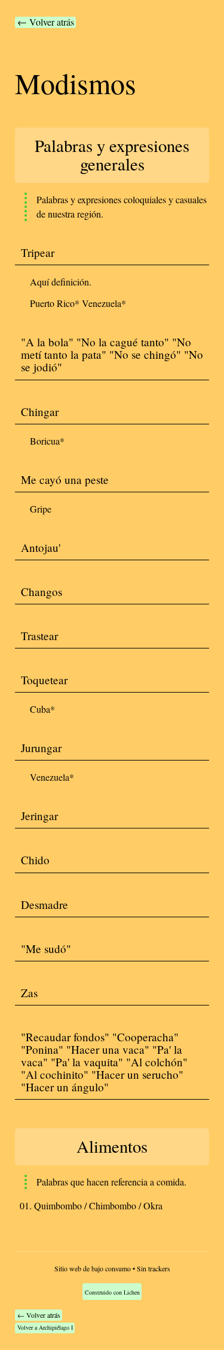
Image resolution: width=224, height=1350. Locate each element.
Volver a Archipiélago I (45, 1327)
